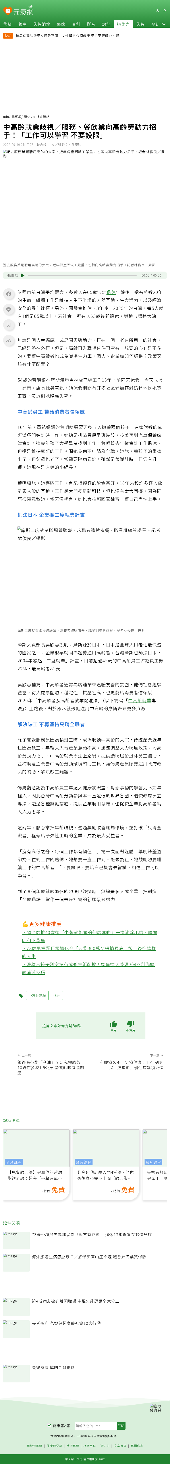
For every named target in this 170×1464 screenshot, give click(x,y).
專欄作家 (137, 1446)
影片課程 (13, 1162)
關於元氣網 (34, 1446)
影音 (91, 24)
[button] (164, 24)
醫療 (61, 24)
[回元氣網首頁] (23, 11)
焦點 (7, 24)
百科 (76, 24)
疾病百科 (89, 1446)
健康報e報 (61, 1425)
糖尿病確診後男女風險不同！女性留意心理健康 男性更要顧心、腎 (67, 35)
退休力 (123, 24)
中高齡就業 (139, 700)
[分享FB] (8, 293)
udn (6, 116)
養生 (22, 24)
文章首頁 (120, 1446)
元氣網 (16, 116)
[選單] (164, 11)
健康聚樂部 (54, 1446)
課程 (106, 24)
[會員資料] (157, 11)
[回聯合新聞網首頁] (7, 11)
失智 (140, 24)
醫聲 (155, 24)
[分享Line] (8, 309)
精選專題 (73, 1446)
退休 (111, 292)
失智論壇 (41, 24)
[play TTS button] (23, 275)
